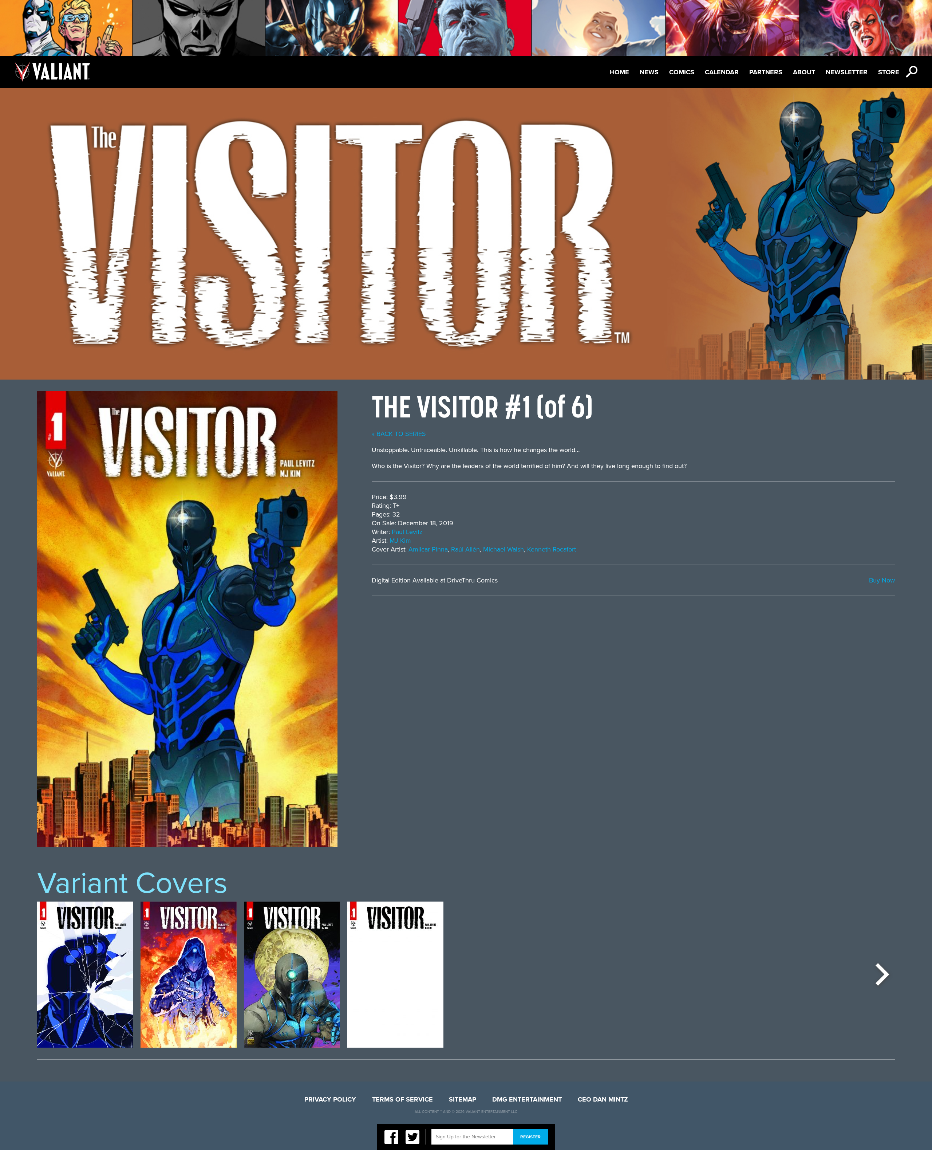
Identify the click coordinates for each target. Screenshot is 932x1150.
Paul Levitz (407, 532)
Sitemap (462, 1099)
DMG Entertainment (527, 1099)
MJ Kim (400, 541)
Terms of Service (402, 1099)
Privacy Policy (330, 1099)
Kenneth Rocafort (551, 549)
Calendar (722, 72)
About (804, 72)
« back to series (399, 434)
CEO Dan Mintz (603, 1099)
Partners (765, 72)
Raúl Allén (465, 549)
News (649, 72)
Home (619, 72)
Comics (681, 72)
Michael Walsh (503, 549)
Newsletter (847, 72)
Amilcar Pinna (428, 549)
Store (888, 72)
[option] (85, 975)
